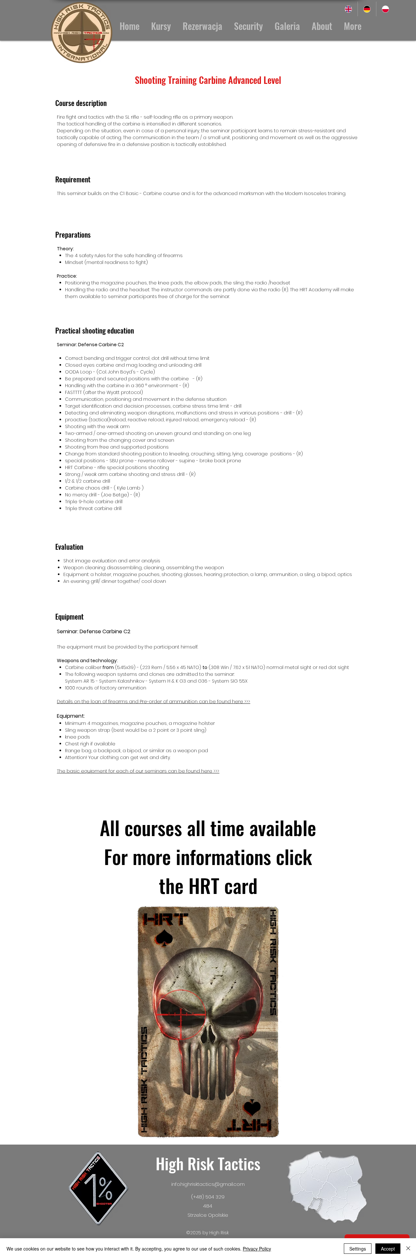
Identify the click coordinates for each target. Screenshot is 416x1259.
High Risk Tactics (208, 1163)
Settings (357, 1248)
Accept (388, 1248)
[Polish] (385, 9)
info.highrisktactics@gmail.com (208, 1184)
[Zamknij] (408, 1248)
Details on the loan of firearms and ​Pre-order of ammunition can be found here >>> (153, 701)
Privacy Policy (257, 1248)
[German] (367, 9)
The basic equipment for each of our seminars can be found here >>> (138, 771)
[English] (348, 9)
